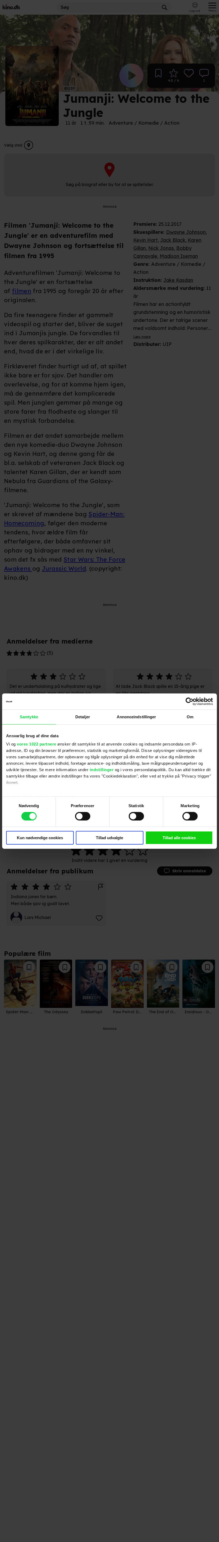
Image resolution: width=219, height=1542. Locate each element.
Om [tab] (190, 716)
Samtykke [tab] (29, 716)
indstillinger (102, 769)
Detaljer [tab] (82, 716)
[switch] (82, 816)
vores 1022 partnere (36, 744)
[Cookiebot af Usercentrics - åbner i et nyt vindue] (189, 701)
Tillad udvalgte (109, 837)
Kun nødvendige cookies (40, 837)
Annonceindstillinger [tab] (136, 716)
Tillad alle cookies (179, 837)
